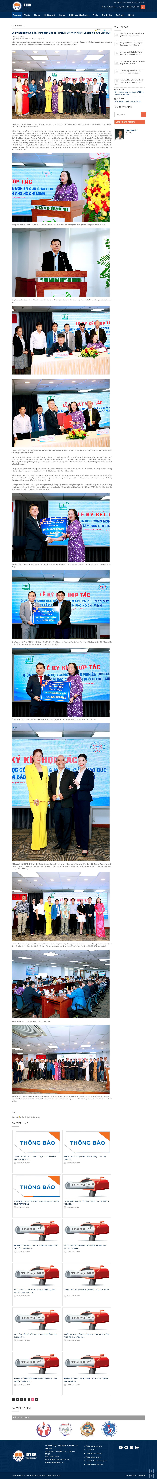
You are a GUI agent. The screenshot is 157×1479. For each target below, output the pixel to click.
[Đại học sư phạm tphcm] (43, 1436)
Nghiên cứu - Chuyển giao (78, 15)
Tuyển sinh (120, 15)
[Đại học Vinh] (109, 1436)
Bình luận (108, 30)
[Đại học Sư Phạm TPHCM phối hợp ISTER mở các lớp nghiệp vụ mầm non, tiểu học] (37, 1375)
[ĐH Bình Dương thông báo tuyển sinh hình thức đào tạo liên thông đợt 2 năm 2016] (37, 1242)
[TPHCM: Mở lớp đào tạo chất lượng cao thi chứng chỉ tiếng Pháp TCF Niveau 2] (37, 1153)
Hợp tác (62, 15)
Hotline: (129, 2)
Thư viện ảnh (107, 15)
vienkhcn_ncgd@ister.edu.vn (59, 1459)
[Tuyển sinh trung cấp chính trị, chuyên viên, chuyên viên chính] (87, 1197)
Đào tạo (37, 15)
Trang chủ (17, 15)
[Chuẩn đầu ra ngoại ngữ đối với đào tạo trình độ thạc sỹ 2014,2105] (87, 1153)
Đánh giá (99, 30)
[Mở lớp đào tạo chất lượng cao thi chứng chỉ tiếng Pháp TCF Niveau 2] (37, 1197)
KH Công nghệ (49, 15)
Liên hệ (131, 15)
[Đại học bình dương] (87, 1436)
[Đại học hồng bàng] (65, 1436)
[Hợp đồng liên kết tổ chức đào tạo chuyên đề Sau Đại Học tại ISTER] (37, 1330)
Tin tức (95, 15)
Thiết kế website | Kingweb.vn (135, 1475)
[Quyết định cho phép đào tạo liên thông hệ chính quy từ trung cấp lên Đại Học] (37, 1286)
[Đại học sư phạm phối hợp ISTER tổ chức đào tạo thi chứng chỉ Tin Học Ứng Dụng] (87, 1375)
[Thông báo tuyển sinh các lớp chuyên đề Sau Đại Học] (87, 1286)
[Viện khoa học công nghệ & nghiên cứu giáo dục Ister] (22, 11)
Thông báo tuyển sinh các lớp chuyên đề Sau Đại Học (86, 1290)
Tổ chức (27, 15)
